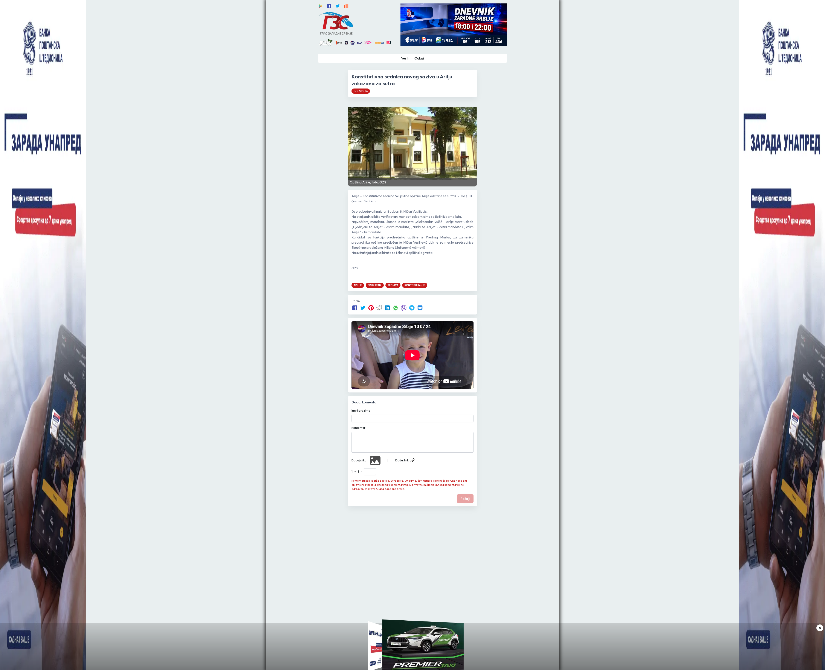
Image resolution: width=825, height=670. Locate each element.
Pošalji (465, 498)
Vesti (404, 58)
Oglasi (419, 58)
